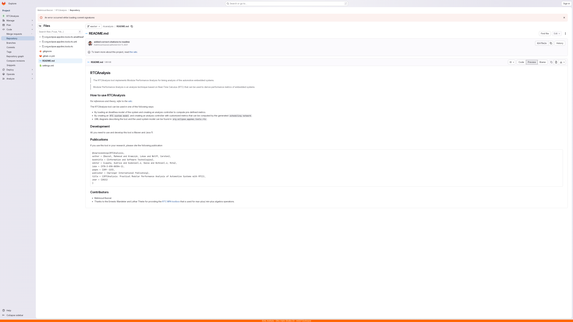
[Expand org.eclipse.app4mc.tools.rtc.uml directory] (40, 42)
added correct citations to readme (112, 42)
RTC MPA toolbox (171, 201)
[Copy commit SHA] (551, 43)
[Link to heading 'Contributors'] (110, 192)
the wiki (133, 52)
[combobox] (60, 31)
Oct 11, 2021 (123, 45)
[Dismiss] (564, 17)
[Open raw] (556, 62)
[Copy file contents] (551, 62)
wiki (130, 101)
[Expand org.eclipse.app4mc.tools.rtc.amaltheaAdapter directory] (40, 37)
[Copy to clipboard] (559, 153)
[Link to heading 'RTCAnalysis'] (112, 73)
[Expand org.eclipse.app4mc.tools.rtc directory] (40, 46)
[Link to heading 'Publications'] (109, 139)
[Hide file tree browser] (40, 25)
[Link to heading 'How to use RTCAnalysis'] (127, 95)
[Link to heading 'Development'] (111, 126)
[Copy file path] (131, 26)
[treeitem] (65, 37)
